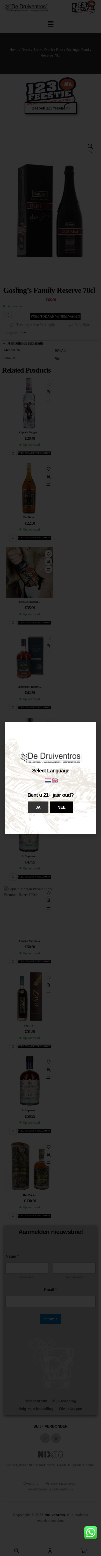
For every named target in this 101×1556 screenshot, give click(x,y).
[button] (38, 807)
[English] (55, 780)
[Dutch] (48, 780)
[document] (50, 778)
